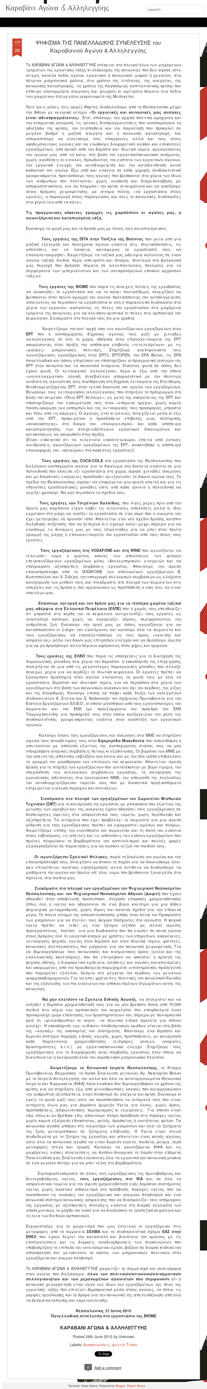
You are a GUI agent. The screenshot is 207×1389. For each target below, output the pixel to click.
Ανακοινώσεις (96, 1344)
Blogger (120, 1385)
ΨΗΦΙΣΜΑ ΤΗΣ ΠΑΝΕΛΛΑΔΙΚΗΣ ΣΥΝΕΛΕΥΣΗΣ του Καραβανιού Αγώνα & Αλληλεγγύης (98, 46)
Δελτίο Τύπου (124, 1344)
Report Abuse (136, 1385)
